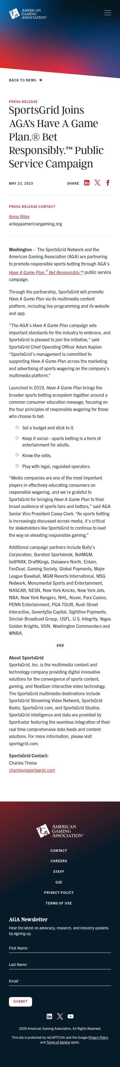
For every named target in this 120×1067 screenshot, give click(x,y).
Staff (58, 871)
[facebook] (108, 183)
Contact (59, 850)
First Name (19, 948)
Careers (59, 861)
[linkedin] (87, 183)
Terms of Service (58, 1042)
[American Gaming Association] (28, 14)
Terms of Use (59, 903)
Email (14, 981)
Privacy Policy (59, 892)
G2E (59, 882)
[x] (97, 183)
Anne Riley (19, 216)
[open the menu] (107, 13)
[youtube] (71, 1016)
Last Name (19, 964)
